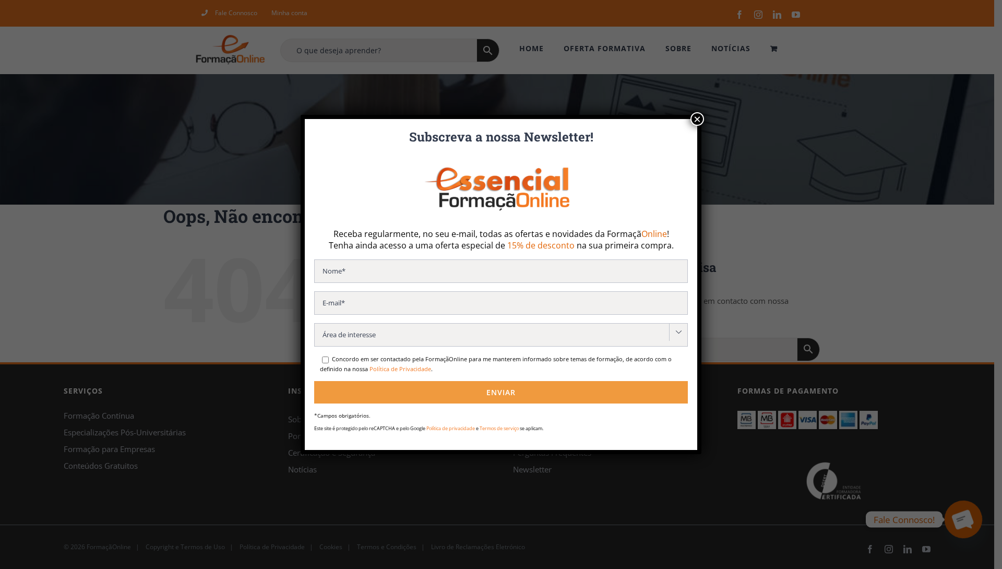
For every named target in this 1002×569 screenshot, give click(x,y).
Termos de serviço (499, 428)
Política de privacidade (450, 428)
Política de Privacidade (400, 369)
